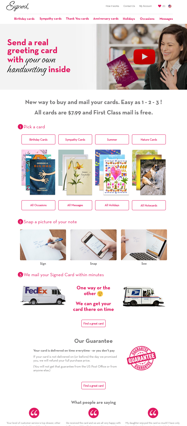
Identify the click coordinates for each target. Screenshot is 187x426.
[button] (25, 19)
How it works (112, 6)
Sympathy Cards (75, 139)
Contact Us (129, 6)
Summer (112, 139)
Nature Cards (149, 139)
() (163, 6)
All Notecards (149, 205)
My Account (145, 6)
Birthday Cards (38, 139)
